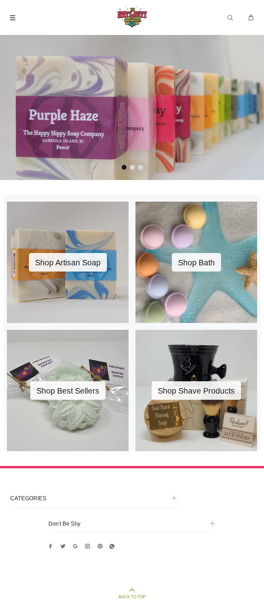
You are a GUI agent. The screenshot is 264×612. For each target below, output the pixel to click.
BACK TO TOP (132, 597)
